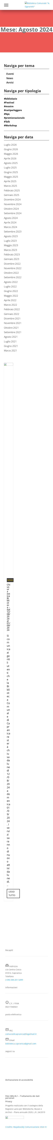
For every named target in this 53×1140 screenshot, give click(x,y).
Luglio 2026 (10, 144)
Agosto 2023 (11, 236)
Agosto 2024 (11, 218)
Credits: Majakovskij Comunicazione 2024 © (26, 1127)
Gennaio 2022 (11, 314)
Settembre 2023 (12, 231)
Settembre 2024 (12, 213)
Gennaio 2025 (11, 195)
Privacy (8, 1101)
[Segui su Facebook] (7, 1067)
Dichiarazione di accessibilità (19, 1080)
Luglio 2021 (10, 341)
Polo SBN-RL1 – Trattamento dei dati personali (22, 1097)
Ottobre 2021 (11, 327)
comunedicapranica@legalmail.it (20, 1034)
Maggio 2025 (11, 176)
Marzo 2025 (10, 185)
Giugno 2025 (11, 172)
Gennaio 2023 (11, 259)
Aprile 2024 (10, 222)
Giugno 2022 (11, 291)
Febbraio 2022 (12, 309)
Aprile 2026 (10, 158)
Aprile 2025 (10, 181)
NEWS (10, 580)
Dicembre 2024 (12, 199)
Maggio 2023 (11, 245)
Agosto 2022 (11, 282)
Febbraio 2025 (12, 190)
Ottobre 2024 (11, 208)
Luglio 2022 (10, 286)
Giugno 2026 (11, 149)
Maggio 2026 (11, 153)
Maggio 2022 (11, 295)
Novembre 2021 (12, 323)
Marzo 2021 (10, 350)
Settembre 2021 (12, 332)
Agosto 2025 (11, 163)
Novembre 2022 (12, 268)
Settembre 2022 (12, 277)
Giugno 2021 (11, 346)
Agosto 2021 (11, 336)
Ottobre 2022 (11, 272)
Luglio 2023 (10, 240)
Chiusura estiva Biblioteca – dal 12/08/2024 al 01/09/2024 (8, 607)
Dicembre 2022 (12, 263)
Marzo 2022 (10, 304)
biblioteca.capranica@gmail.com (20, 1043)
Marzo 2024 (10, 227)
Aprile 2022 (10, 300)
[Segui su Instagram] (13, 1067)
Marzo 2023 (10, 250)
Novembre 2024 (12, 204)
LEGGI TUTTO (12, 893)
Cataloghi (10, 14)
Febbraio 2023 (12, 254)
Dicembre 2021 (12, 318)
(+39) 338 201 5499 (14, 979)
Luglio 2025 (10, 167)
